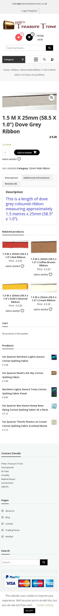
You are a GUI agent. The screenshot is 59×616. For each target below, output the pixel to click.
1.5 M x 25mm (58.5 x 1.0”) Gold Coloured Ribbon (15, 298)
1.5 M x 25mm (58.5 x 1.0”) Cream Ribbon (44, 298)
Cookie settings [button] (45, 605)
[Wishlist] (19, 37)
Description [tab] (11, 177)
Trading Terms (12, 530)
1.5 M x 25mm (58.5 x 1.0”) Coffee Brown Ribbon (44, 262)
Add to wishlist (9, 159)
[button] (52, 98)
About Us (9, 510)
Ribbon (15, 69)
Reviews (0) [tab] (11, 183)
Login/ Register (29, 10)
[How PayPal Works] (29, 581)
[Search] (49, 48)
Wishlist (9, 536)
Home (6, 69)
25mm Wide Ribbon (30, 69)
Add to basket (24, 152)
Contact (9, 523)
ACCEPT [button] (29, 610)
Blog (7, 517)
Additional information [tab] (36, 177)
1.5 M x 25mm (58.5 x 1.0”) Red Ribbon (15, 255)
